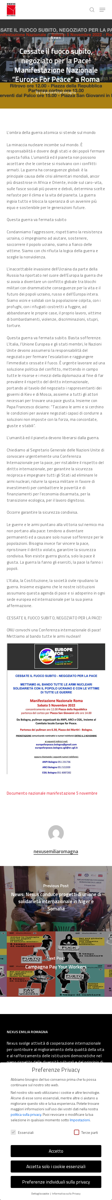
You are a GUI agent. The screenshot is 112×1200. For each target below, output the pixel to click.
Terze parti (89, 1132)
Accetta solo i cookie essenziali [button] (55, 1166)
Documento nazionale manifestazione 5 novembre (52, 793)
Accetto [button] (56, 1150)
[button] (102, 9)
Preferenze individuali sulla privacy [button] (56, 1181)
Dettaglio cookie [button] (40, 1193)
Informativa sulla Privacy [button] (66, 1193)
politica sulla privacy (26, 1114)
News (56, 37)
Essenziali (26, 1132)
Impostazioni (80, 1120)
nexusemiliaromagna (58, 92)
